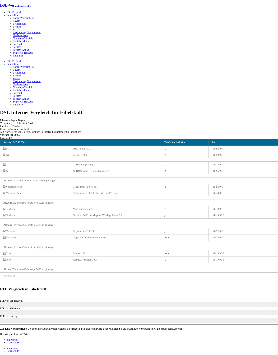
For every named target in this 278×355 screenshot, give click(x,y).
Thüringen (18, 55)
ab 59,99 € (218, 155)
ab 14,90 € (218, 253)
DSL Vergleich (14, 12)
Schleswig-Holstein (23, 52)
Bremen (17, 26)
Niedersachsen (20, 35)
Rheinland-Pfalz (21, 41)
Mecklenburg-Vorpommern (27, 32)
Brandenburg (19, 23)
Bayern (16, 20)
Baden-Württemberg (23, 18)
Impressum (12, 339)
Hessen (16, 29)
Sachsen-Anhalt (21, 49)
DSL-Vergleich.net (15, 5)
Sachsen (17, 47)
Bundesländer (13, 15)
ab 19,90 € (218, 259)
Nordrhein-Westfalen (23, 38)
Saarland (17, 44)
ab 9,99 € (218, 148)
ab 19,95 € (218, 209)
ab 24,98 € (218, 193)
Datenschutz (12, 342)
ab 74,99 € (218, 237)
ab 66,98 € (218, 170)
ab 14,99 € (218, 164)
